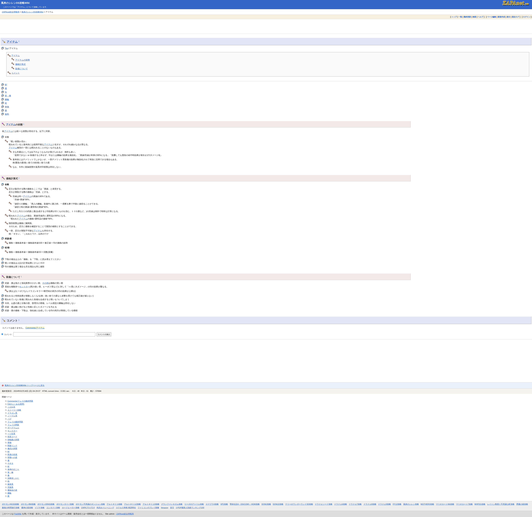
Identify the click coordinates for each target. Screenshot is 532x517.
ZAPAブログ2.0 (88, 507)
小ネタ (10, 463)
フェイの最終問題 (15, 422)
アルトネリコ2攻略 (132, 504)
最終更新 (467, 17)
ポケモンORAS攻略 (45, 504)
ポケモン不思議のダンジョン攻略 (90, 504)
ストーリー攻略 (14, 410)
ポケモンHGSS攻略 (10, 504)
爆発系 (10, 484)
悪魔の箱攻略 (522, 504)
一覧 (460, 17)
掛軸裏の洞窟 (13, 440)
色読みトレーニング (105, 507)
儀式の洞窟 (12, 448)
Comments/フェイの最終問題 (20, 401)
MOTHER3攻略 (427, 504)
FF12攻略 (397, 504)
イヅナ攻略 (39, 507)
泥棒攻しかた (13, 478)
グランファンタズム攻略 (171, 504)
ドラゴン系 (12, 413)
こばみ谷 (11, 407)
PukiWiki (17, 514)
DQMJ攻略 (266, 504)
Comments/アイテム (34, 328)
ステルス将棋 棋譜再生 (126, 507)
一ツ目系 (11, 434)
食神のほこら (13, 469)
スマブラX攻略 (212, 504)
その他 (45, 283)
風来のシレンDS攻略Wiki (15, 3)
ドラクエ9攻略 (384, 504)
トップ (454, 17)
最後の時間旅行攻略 (10, 507)
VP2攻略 (224, 504)
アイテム (12, 41)
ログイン (526, 17)
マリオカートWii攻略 (445, 504)
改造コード (12, 437)
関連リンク (12, 446)
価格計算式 (20, 64)
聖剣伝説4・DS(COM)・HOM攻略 (245, 504)
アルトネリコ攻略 (114, 504)
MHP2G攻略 (480, 504)
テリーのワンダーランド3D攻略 (299, 504)
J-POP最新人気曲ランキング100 (190, 507)
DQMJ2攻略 (278, 504)
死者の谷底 (12, 454)
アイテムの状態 (22, 60)
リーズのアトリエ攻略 (194, 504)
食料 (7, 114)
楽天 (172, 507)
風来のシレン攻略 (411, 504)
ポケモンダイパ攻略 (65, 504)
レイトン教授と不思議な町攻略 (500, 504)
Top (6, 48)
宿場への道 (12, 457)
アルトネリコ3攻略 (151, 504)
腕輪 (7, 99)
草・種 (8, 96)
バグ (9, 419)
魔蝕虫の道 (12, 490)
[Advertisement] (266, 26)
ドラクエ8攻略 (370, 504)
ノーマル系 (12, 416)
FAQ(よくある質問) (15, 404)
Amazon (164, 507)
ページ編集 (491, 17)
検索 (474, 17)
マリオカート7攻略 (464, 504)
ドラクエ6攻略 (340, 504)
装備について (21, 68)
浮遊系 (10, 487)
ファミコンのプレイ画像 (148, 507)
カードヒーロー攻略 (70, 507)
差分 (508, 17)
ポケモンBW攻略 (28, 504)
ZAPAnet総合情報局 (10, 12)
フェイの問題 (13, 425)
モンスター (24, 286)
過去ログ (515, 17)
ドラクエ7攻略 (355, 504)
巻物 (7, 107)
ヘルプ (480, 17)
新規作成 (501, 17)
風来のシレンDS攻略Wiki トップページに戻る (24, 385)
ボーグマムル (13, 428)
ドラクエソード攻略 (323, 504)
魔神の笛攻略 (27, 507)
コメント (15, 73)
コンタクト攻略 (53, 507)
